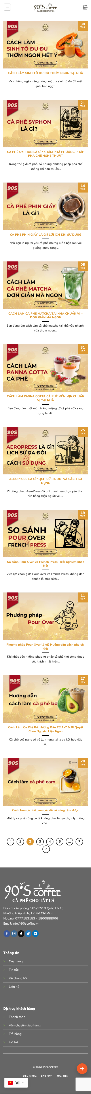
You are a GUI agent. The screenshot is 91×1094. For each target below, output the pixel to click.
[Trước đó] (10, 841)
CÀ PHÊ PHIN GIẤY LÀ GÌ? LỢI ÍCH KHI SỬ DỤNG (45, 235)
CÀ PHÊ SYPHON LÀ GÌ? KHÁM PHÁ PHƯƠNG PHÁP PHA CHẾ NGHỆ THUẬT (45, 154)
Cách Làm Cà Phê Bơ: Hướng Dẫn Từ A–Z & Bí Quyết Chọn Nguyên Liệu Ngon (45, 729)
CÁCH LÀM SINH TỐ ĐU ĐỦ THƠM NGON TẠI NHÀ (45, 73)
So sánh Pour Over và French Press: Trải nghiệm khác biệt (45, 564)
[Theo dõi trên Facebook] (7, 933)
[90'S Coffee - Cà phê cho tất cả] (45, 7)
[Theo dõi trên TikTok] (21, 933)
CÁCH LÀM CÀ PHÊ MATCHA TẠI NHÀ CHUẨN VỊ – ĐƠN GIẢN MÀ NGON (45, 315)
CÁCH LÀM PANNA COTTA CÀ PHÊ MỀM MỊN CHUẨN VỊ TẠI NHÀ (45, 398)
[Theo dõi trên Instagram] (14, 933)
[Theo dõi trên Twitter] (28, 933)
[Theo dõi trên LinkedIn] (35, 933)
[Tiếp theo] (46, 849)
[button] (7, 7)
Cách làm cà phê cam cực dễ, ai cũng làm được (45, 810)
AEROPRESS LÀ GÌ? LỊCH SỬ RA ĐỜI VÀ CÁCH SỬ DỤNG (45, 481)
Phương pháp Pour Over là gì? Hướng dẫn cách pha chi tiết (45, 646)
